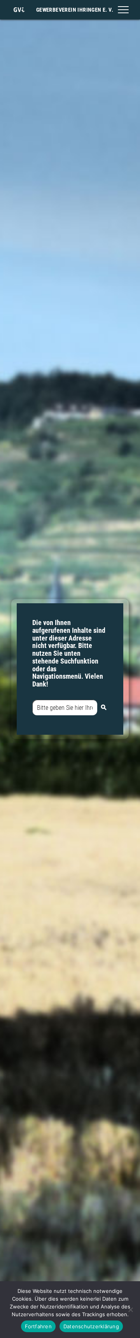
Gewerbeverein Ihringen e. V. (74, 10)
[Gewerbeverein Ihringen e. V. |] (19, 10)
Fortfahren (38, 1326)
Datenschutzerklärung (91, 1326)
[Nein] (130, 1309)
